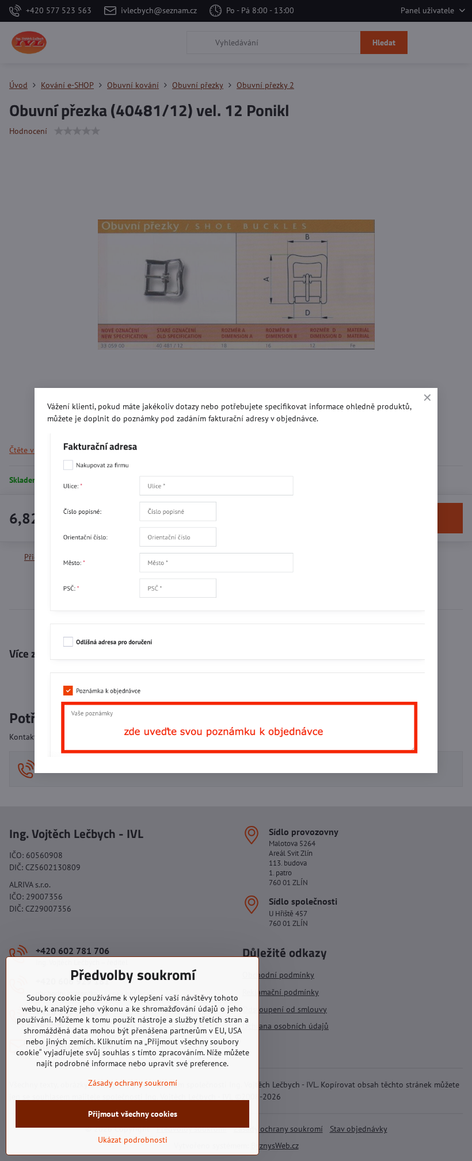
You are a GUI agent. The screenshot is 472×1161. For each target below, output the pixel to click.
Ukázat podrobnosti (133, 1140)
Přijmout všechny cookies (132, 1114)
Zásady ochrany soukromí (132, 1083)
